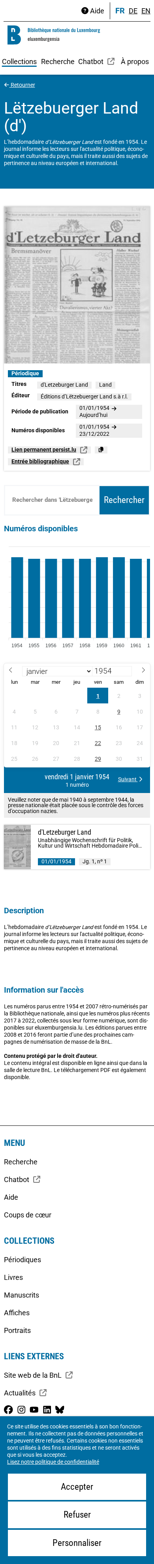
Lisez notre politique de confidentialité (53, 1462)
